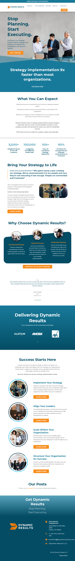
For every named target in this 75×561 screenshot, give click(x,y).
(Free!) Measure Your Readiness (37, 1)
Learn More (15, 211)
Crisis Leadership (39, 5)
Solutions (29, 5)
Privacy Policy (63, 555)
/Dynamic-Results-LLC (58, 543)
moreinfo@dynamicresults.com (61, 539)
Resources (63, 5)
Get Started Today (37, 86)
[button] (37, 341)
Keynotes (48, 5)
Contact (64, 10)
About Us (54, 5)
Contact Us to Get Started (37, 267)
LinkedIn (31, 488)
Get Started (15, 53)
